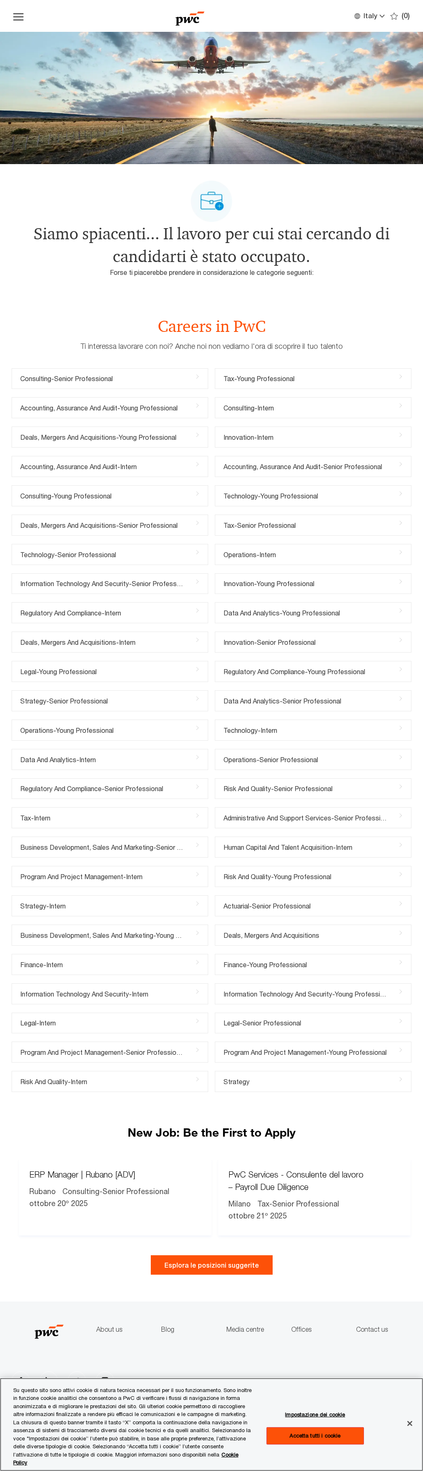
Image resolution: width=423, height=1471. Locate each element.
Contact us (372, 1329)
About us (109, 1329)
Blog (167, 1329)
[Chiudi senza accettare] (410, 1423)
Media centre (245, 1329)
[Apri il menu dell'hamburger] (18, 16)
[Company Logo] (190, 16)
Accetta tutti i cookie (315, 1435)
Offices (301, 1329)
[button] (369, 16)
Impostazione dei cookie (315, 1414)
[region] (211, 1424)
